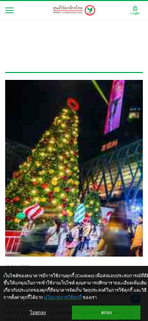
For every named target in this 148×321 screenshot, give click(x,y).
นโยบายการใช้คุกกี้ (63, 297)
